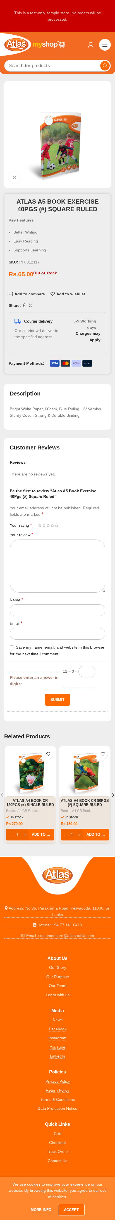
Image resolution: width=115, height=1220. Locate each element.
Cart (57, 1133)
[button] (30, 834)
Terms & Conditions (57, 1099)
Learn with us (58, 995)
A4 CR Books (27, 811)
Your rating (21, 525)
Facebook (57, 1029)
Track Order (57, 1151)
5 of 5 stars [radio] (56, 525)
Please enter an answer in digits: (34, 680)
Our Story (57, 967)
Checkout (57, 1142)
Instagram (57, 1038)
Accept (71, 1210)
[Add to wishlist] (48, 754)
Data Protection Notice (57, 1108)
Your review (21, 534)
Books (11, 811)
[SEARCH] (105, 65)
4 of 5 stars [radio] (52, 525)
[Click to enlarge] (14, 177)
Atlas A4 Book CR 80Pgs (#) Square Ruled (85, 803)
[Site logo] (35, 44)
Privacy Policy (57, 1081)
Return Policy (57, 1090)
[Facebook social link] (24, 305)
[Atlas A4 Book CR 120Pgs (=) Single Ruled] (30, 772)
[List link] (57, 911)
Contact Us (57, 1160)
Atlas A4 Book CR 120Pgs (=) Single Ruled (30, 803)
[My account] (90, 44)
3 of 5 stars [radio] (48, 525)
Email (16, 623)
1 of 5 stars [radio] (40, 525)
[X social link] (30, 305)
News (58, 1020)
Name (16, 599)
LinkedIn (57, 1056)
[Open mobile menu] (105, 44)
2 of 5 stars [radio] (44, 525)
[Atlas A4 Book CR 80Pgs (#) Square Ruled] (85, 772)
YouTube (57, 1047)
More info (41, 1210)
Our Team (57, 985)
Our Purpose (57, 976)
